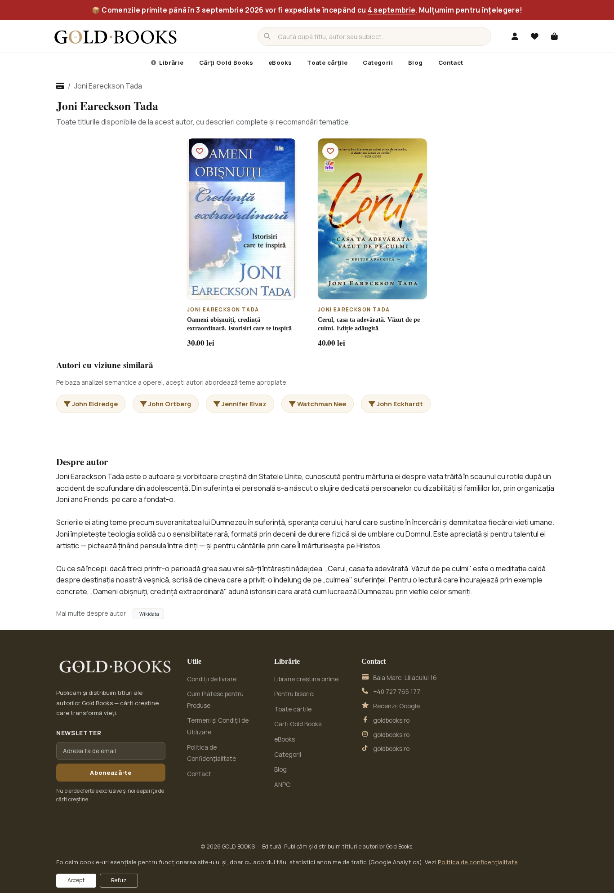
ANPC (282, 785)
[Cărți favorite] (534, 36)
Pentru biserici (294, 694)
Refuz (119, 880)
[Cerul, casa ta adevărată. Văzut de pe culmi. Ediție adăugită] (372, 218)
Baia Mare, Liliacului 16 (405, 678)
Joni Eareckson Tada (223, 309)
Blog (415, 62)
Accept (76, 880)
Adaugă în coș (246, 292)
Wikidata (149, 614)
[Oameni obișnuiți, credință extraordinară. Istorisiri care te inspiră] (241, 218)
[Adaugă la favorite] (199, 151)
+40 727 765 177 (396, 692)
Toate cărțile (327, 62)
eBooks (280, 62)
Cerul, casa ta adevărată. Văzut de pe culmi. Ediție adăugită (369, 324)
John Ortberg (169, 404)
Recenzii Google (396, 706)
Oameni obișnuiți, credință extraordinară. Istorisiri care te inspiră (239, 324)
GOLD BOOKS (238, 846)
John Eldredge (95, 404)
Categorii (378, 62)
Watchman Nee (321, 404)
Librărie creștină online (306, 679)
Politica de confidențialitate (478, 862)
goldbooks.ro (391, 720)
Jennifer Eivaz (244, 404)
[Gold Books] (115, 36)
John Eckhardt (400, 404)
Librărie (171, 62)
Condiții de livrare (211, 679)
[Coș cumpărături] (554, 36)
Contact (450, 62)
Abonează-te (110, 773)
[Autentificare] (515, 36)
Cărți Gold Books (226, 62)
